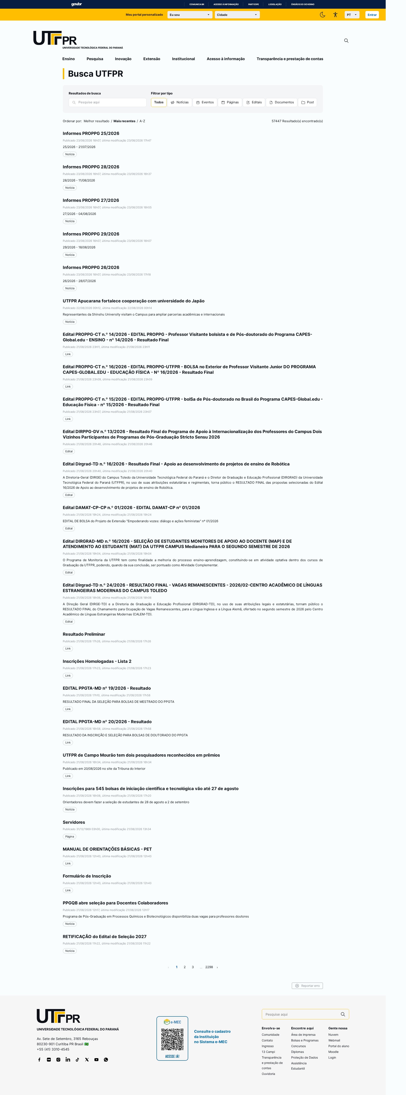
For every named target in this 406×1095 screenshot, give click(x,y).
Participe (253, 4)
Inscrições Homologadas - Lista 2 (97, 661)
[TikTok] (77, 1059)
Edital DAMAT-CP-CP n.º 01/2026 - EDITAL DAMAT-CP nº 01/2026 (131, 507)
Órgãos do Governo (302, 4)
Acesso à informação (226, 4)
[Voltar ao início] (60, 1017)
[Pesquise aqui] (343, 1014)
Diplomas (297, 1051)
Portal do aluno (338, 1046)
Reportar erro (310, 985)
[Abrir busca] (346, 41)
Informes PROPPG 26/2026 (91, 267)
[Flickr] (48, 1059)
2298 (209, 967)
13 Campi (268, 1051)
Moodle (333, 1051)
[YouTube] (96, 1059)
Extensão (151, 59)
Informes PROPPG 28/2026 (91, 166)
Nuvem (333, 1034)
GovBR (76, 4)
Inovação (123, 59)
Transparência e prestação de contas (290, 59)
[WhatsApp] (105, 1059)
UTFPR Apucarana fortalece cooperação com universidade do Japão (133, 300)
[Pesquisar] (74, 102)
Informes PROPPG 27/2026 (91, 200)
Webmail (334, 1040)
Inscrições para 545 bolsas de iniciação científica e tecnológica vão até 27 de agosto (151, 788)
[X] (86, 1059)
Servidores (74, 822)
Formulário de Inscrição (87, 876)
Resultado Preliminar (84, 634)
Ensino (68, 59)
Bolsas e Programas (304, 1040)
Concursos (298, 1046)
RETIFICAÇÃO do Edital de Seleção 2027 (105, 936)
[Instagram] (58, 1059)
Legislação (275, 4)
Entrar (372, 15)
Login (332, 1057)
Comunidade (270, 1034)
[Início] (78, 40)
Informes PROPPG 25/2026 (91, 133)
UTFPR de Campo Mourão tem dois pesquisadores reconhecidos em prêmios (141, 755)
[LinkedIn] (67, 1059)
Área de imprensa (303, 1034)
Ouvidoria (268, 1074)
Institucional (183, 59)
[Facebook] (39, 1059)
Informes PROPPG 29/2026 (91, 234)
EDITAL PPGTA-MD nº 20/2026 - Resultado (107, 721)
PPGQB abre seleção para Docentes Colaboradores (115, 902)
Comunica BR (196, 4)
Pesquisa (95, 59)
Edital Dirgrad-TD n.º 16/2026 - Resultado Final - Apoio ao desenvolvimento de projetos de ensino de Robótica (176, 464)
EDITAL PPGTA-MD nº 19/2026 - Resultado (107, 688)
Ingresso (268, 1046)
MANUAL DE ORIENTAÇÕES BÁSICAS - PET (107, 849)
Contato (267, 1040)
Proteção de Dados (304, 1057)
